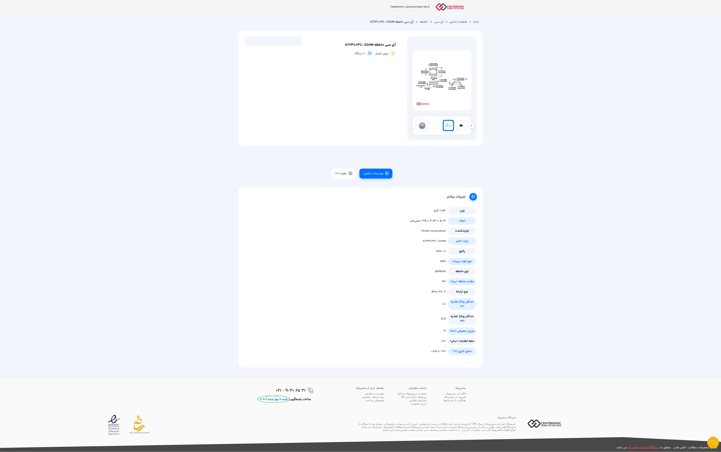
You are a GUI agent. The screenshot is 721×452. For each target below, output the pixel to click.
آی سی (438, 22)
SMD (443, 261)
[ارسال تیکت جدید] (713, 443)
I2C (440, 291)
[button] (471, 125)
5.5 (443, 318)
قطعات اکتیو (458, 22)
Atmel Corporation (433, 231)
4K (444, 281)
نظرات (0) (341, 173)
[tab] (374, 174)
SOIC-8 (441, 251)
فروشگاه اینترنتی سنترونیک (644, 447)
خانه (476, 22)
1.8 (444, 304)
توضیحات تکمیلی (373, 173)
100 (443, 341)
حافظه (424, 22)
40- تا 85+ (438, 351)
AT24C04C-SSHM (434, 241)
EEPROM (440, 271)
